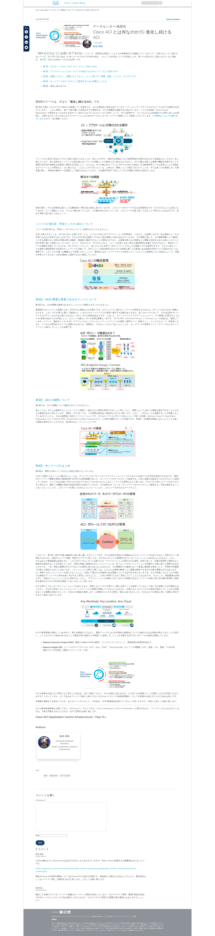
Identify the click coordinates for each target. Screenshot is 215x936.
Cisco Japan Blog (42, 10)
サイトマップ (85, 916)
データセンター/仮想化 (57, 10)
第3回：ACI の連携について (53, 400)
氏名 (38, 836)
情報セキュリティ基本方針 (105, 916)
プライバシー (117, 916)
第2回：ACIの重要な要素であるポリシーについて (66, 299)
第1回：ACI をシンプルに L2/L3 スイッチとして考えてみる (70, 67)
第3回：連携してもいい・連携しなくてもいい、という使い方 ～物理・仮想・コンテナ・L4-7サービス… (90, 76)
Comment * (41, 800)
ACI (45, 775)
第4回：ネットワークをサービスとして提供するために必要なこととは (75, 81)
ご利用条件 (94, 916)
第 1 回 (47, 60)
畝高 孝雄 (98, 46)
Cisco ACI (53, 775)
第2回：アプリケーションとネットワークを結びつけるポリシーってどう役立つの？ (81, 72)
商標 (134, 916)
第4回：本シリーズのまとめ (53, 466)
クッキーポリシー (127, 916)
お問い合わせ (55, 916)
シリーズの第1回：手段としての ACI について (64, 224)
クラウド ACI (65, 775)
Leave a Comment (173, 19)
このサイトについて (75, 916)
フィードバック (64, 916)
